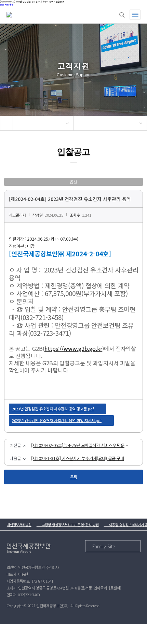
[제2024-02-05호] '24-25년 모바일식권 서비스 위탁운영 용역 (81, 445)
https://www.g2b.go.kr (73, 348)
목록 (73, 477)
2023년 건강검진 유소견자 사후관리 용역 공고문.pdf (53, 408)
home (6, 123)
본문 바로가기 (6, 4)
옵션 (73, 182)
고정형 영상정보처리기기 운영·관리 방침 (68, 524)
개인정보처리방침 (19, 524)
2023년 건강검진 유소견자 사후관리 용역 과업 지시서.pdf (57, 420)
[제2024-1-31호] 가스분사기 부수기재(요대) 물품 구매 (77, 458)
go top (133, 610)
